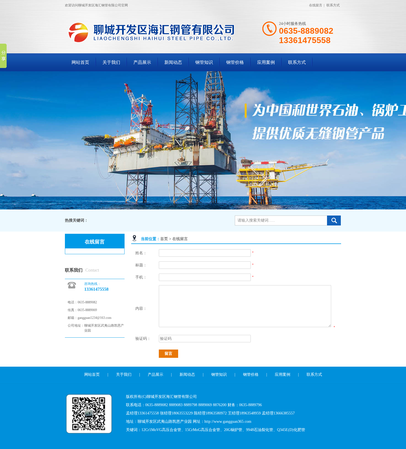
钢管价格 (235, 62)
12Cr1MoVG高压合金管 (161, 430)
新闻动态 (173, 62)
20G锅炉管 (233, 430)
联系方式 (333, 5)
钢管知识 (204, 62)
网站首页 (80, 62)
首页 (164, 239)
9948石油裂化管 (259, 430)
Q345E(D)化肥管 (291, 430)
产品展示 (142, 62)
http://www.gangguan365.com (227, 421)
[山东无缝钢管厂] (156, 42)
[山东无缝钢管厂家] (203, 140)
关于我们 (111, 62)
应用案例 (266, 62)
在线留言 (315, 5)
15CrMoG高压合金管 (202, 430)
